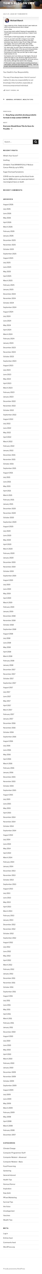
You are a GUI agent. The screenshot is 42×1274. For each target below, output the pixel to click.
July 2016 (6, 746)
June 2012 (7, 951)
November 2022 (9, 406)
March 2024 (7, 334)
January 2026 (8, 236)
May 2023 (7, 379)
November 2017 (9, 674)
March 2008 (8, 1126)
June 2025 (7, 267)
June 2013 (7, 898)
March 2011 (7, 1018)
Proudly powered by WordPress (14, 1269)
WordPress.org (9, 1247)
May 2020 (7, 540)
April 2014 (7, 853)
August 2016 (8, 741)
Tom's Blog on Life (19, 3)
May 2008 (7, 1117)
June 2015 (7, 804)
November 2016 (9, 728)
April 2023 (7, 383)
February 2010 (8, 1063)
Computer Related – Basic (13, 1162)
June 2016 (7, 750)
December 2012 (9, 925)
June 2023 (7, 374)
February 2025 (8, 285)
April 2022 (7, 437)
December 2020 (9, 509)
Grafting (6, 160)
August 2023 (8, 366)
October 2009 (8, 1081)
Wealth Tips (7, 1220)
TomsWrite (22, 14)
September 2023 (9, 361)
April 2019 (7, 598)
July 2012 (6, 947)
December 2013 (9, 871)
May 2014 (7, 849)
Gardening (7, 1171)
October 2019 (8, 571)
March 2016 (7, 764)
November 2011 (9, 983)
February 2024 (8, 339)
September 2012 (9, 938)
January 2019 (8, 611)
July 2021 (6, 477)
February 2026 (8, 231)
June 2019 (7, 589)
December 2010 (9, 1032)
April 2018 (7, 652)
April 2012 (7, 960)
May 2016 (7, 755)
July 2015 (6, 799)
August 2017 (8, 688)
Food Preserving (9, 1166)
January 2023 (8, 397)
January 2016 (8, 773)
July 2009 (7, 1095)
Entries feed (8, 1238)
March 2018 (7, 656)
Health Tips (28, 99)
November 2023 (9, 352)
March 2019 (7, 603)
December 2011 (9, 978)
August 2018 (8, 634)
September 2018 (9, 629)
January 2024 (8, 343)
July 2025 (7, 263)
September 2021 (9, 468)
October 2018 (8, 625)
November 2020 (9, 513)
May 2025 (7, 272)
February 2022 (8, 446)
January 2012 (8, 974)
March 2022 (7, 442)
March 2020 (7, 549)
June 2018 (7, 643)
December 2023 (9, 348)
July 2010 (6, 1041)
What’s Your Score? (10, 156)
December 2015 (9, 777)
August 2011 (8, 996)
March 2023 (7, 388)
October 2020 (8, 518)
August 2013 (8, 889)
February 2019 (8, 607)
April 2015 (7, 813)
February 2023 (8, 392)
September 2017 (9, 683)
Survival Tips (8, 1202)
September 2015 (9, 790)
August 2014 (8, 835)
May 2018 (7, 647)
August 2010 (8, 1036)
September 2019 (9, 576)
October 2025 (8, 249)
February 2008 (9, 1130)
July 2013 (6, 893)
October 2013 (8, 880)
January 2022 (8, 451)
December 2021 (9, 455)
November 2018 (9, 620)
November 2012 (9, 929)
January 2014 (8, 866)
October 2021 (8, 464)
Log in (5, 1234)
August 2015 (8, 795)
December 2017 (9, 670)
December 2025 (9, 240)
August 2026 (8, 205)
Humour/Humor (9, 1184)
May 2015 (7, 808)
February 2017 (8, 714)
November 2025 (9, 245)
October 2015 (8, 786)
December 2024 (9, 294)
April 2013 (7, 907)
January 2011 (8, 1027)
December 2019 (9, 562)
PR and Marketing (10, 1198)
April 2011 (7, 1014)
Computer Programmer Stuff (14, 1153)
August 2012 (8, 942)
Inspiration (7, 1189)
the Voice (6, 1207)
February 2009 (9, 1112)
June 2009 (7, 1099)
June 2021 (7, 482)
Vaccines (6, 1215)
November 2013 (9, 875)
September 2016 (9, 737)
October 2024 (8, 303)
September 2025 (9, 254)
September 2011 (9, 992)
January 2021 (8, 504)
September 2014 (9, 831)
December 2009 (9, 1072)
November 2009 (9, 1077)
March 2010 (7, 1059)
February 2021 (8, 500)
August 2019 (8, 580)
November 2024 (9, 298)
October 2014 (8, 826)
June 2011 (7, 1005)
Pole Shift (7, 1193)
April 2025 (7, 276)
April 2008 (7, 1121)
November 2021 (9, 459)
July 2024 (7, 316)
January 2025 (8, 289)
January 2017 (8, 719)
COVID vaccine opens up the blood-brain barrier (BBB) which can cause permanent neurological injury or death (18, 179)
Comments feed (9, 1242)
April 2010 (7, 1054)
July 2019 (6, 585)
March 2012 (7, 965)
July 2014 (6, 840)
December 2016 (9, 723)
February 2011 (8, 1023)
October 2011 (8, 987)
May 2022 (7, 433)
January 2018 (8, 665)
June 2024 (7, 321)
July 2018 (6, 638)
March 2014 (7, 857)
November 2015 (9, 781)
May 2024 (7, 325)
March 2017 (7, 710)
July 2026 (7, 209)
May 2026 (7, 218)
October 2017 (8, 679)
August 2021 (8, 473)
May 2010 (7, 1050)
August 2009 (8, 1090)
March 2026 (7, 227)
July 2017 (6, 692)
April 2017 (7, 705)
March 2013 (7, 911)
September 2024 (9, 307)
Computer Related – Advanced (14, 1157)
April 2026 (7, 222)
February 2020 (8, 553)
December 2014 (9, 817)
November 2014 (9, 822)
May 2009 (7, 1103)
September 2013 (9, 884)
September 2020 (9, 522)
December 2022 (9, 401)
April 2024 (7, 330)
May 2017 (7, 701)
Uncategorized (8, 1211)
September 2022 (9, 415)
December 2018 (9, 616)
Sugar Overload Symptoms (13, 172)
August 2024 (8, 312)
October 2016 (8, 732)
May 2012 (7, 956)
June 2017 (7, 696)
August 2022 (8, 419)
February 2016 (8, 768)
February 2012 (8, 969)
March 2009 (8, 1108)
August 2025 (8, 258)
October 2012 (8, 933)
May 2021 (7, 486)
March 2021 (7, 495)
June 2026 (7, 213)
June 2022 (7, 428)
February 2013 (8, 916)
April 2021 (7, 491)
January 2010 (8, 1068)
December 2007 (9, 1135)
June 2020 (7, 535)
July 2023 (7, 370)
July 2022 (6, 424)
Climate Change (9, 1148)
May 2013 (7, 902)
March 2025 (7, 281)
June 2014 (7, 844)
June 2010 (7, 1045)
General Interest (14, 99)
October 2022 (8, 410)
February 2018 (8, 661)
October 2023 (8, 357)
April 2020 (7, 544)
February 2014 (8, 862)
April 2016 (7, 759)
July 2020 (7, 531)
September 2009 (9, 1086)
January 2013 (8, 920)
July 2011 (6, 1001)
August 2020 (8, 527)
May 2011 (6, 1010)
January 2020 (8, 558)
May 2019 (7, 594)
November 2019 (9, 567)
